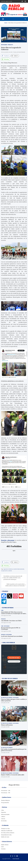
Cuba (2, 610)
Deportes (3, 634)
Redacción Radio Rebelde (19, 52)
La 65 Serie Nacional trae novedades (12, 636)
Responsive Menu (22, 1)
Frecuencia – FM (5, 792)
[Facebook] (3, 596)
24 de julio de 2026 (5, 702)
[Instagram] (15, 596)
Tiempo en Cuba (5, 828)
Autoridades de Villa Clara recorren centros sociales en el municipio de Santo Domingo (13, 613)
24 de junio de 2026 (5, 776)
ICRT (2, 846)
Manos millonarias (7, 725)
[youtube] (21, 596)
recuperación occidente (6, 570)
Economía (3, 820)
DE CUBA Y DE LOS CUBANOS (10, 678)
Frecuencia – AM (5, 790)
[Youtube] (17, 856)
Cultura (3, 816)
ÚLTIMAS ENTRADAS (8, 607)
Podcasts (10, 44)
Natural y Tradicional (6, 830)
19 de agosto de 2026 (6, 615)
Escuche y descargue (7, 540)
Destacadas (4, 44)
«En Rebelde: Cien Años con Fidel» (11, 620)
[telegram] (3, 601)
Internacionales (5, 814)
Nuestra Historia (5, 800)
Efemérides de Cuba (6, 835)
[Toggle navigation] (3, 19)
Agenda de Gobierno (8, 569)
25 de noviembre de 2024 (6, 52)
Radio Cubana (4, 844)
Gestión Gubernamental (18, 569)
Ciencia (3, 818)
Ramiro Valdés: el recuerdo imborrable (12, 775)
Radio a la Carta (5, 837)
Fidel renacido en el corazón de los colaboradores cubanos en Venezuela (15, 584)
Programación (5, 802)
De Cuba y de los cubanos (6, 697)
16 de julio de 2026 (5, 727)
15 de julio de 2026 (5, 752)
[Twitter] (9, 596)
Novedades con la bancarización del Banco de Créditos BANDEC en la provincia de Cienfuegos (12, 577)
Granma (3, 849)
